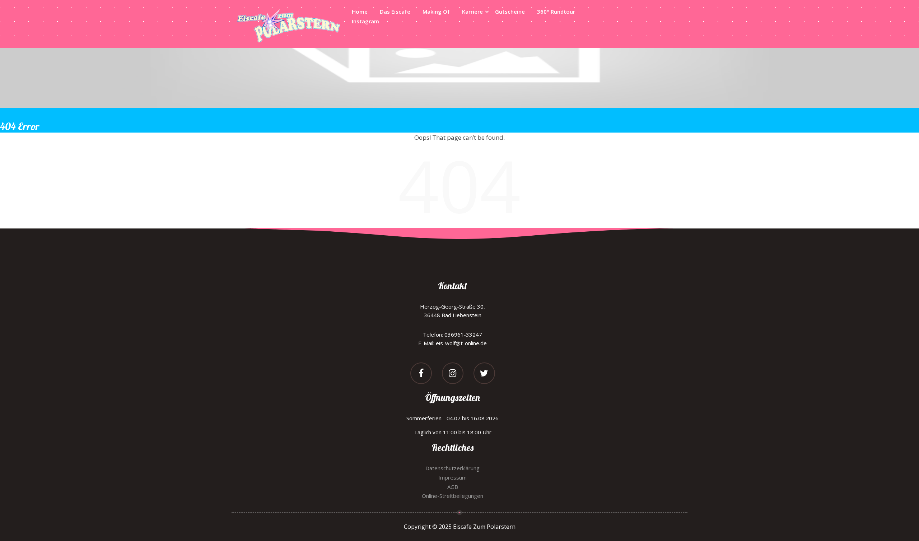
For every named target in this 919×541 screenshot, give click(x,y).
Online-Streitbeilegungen (452, 495)
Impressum (452, 477)
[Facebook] (421, 374)
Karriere (472, 11)
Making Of (436, 11)
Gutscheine (510, 11)
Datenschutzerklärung (452, 468)
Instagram (365, 21)
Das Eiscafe (395, 11)
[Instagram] (453, 374)
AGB (452, 486)
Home (360, 11)
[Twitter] (484, 374)
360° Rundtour (556, 11)
